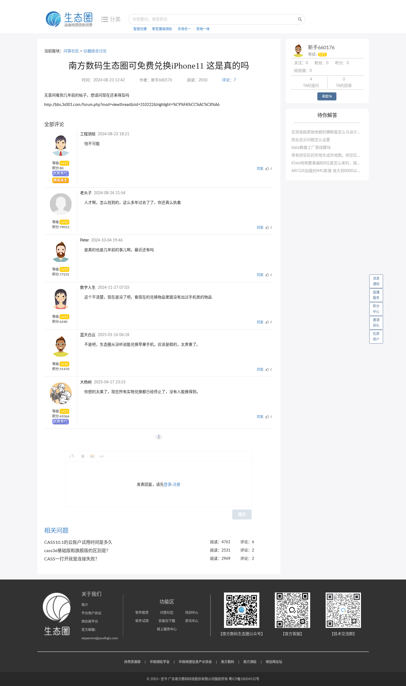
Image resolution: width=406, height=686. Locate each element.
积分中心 (376, 309)
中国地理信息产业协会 (195, 662)
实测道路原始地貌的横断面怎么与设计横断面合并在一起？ (327, 132)
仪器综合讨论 (95, 51)
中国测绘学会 (160, 662)
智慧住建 (140, 29)
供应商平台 (89, 621)
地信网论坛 (274, 662)
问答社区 (71, 51)
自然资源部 (132, 662)
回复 (260, 168)
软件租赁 (142, 612)
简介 (84, 605)
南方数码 (227, 662)
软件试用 (142, 621)
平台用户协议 (91, 613)
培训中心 (191, 612)
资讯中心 (191, 621)
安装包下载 (167, 621)
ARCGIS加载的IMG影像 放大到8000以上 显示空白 (327, 171)
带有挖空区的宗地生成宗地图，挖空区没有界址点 (327, 155)
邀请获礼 (376, 322)
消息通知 (376, 281)
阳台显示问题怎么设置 (310, 140)
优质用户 (376, 336)
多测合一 (184, 29)
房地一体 (203, 29)
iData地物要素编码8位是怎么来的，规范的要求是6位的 (327, 163)
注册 (176, 485)
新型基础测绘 (162, 29)
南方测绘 (250, 662)
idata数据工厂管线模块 (311, 148)
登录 (168, 485)
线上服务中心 (167, 629)
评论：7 (229, 80)
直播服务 (376, 295)
